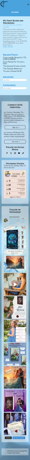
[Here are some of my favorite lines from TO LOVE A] (15, 424)
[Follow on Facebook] (7, 153)
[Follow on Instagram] (15, 153)
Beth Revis (12, 25)
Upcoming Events (15, 163)
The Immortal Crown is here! (14, 66)
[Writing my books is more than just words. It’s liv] (15, 284)
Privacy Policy (23, 453)
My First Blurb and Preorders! (13, 21)
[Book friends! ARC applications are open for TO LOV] (15, 377)
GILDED (18, 25)
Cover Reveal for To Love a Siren (13, 63)
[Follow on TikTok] (23, 153)
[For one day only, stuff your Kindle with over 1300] (15, 354)
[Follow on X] (11, 153)
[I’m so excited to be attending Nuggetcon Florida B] (15, 331)
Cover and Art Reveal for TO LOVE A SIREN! (14, 58)
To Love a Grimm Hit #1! (12, 71)
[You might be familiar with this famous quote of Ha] (15, 261)
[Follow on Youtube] (19, 153)
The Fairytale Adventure (12, 68)
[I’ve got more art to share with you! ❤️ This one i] (15, 307)
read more (8, 47)
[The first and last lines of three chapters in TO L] (15, 400)
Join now (15, 142)
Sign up (15, 127)
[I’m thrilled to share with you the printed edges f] (15, 237)
